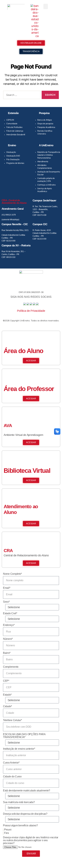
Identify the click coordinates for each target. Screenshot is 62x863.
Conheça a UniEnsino (46, 185)
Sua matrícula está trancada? (19, 802)
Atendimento (42, 161)
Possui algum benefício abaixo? (20, 825)
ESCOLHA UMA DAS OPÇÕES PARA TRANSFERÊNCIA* (24, 735)
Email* (6, 587)
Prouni (7, 829)
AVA (8, 425)
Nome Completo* (12, 573)
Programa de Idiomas (15, 163)
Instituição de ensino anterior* (19, 748)
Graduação (11, 152)
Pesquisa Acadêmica (46, 127)
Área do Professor (29, 388)
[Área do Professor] (8, 375)
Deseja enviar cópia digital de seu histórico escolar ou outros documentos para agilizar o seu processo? (30, 840)
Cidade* (7, 706)
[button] (45, 6)
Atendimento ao (21, 506)
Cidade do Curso (12, 776)
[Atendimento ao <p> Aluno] (8, 494)
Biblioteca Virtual (27, 470)
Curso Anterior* (11, 762)
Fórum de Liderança (14, 131)
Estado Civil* (10, 613)
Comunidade (11, 123)
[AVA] (8, 413)
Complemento (10, 666)
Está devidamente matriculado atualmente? (26, 790)
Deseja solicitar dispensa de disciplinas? (25, 813)
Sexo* (6, 601)
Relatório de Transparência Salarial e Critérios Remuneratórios (48, 155)
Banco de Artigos (44, 120)
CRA (8, 550)
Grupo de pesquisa (45, 123)
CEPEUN (10, 120)
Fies (6, 833)
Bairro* (6, 653)
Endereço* (9, 625)
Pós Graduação (13, 159)
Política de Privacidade (31, 310)
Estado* (7, 694)
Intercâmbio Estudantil (15, 134)
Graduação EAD (13, 156)
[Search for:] (21, 95)
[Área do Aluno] (8, 337)
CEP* (6, 680)
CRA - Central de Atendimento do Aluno (14, 201)
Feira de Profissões (14, 127)
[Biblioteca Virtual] (8, 456)
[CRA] (8, 538)
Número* (8, 639)
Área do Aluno (23, 350)
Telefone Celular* (12, 720)
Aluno (10, 512)
